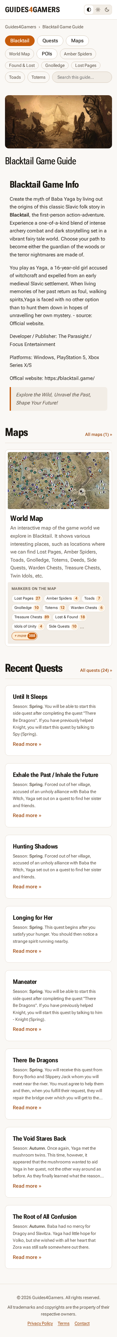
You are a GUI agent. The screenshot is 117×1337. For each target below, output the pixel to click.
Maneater (25, 981)
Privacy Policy (40, 1323)
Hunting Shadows (35, 846)
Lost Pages (85, 65)
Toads (15, 77)
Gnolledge (55, 65)
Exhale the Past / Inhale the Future (55, 774)
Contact (82, 1323)
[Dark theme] (107, 9)
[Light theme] (98, 9)
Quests (50, 41)
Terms (64, 1323)
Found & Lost (22, 65)
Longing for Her (33, 917)
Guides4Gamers (20, 26)
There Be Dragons (35, 1060)
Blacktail (19, 41)
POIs (47, 54)
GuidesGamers (32, 9)
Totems (39, 77)
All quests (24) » (96, 670)
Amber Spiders (78, 53)
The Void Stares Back (39, 1138)
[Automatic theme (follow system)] (89, 9)
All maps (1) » (98, 434)
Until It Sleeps (30, 696)
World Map (19, 53)
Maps (77, 41)
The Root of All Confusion (45, 1216)
